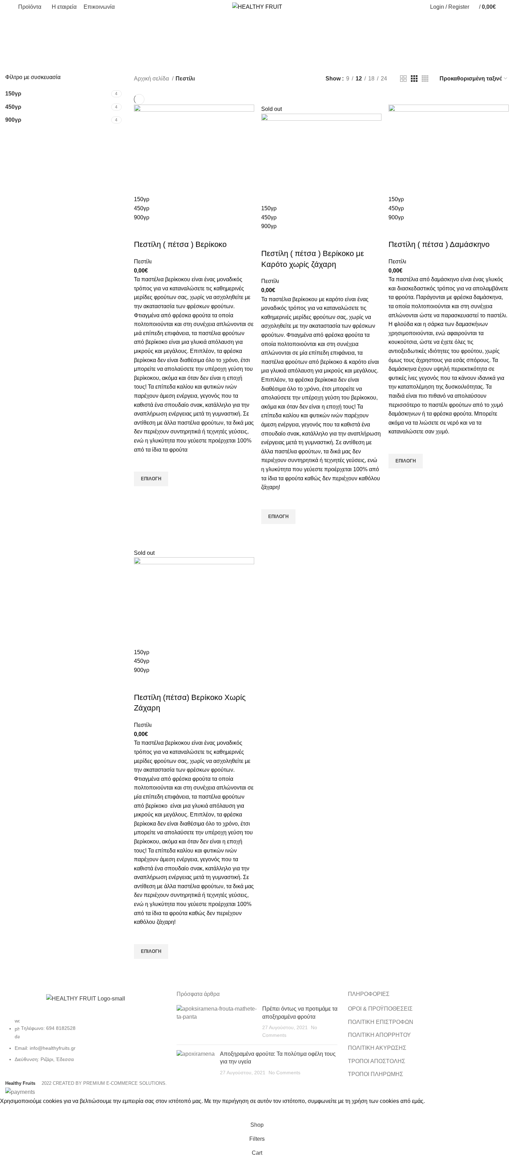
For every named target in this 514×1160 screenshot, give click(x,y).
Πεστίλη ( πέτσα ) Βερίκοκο (180, 244)
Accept (13, 1111)
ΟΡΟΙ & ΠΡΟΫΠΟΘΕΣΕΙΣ (380, 1009)
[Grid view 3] (414, 78)
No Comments (284, 1072)
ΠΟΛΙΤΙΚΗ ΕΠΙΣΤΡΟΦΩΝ (380, 1022)
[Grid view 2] (403, 78)
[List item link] (86, 1043)
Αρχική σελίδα (152, 79)
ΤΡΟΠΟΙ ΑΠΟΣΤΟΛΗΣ (376, 1061)
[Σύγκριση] (142, 230)
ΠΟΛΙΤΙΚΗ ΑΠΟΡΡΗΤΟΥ (379, 1035)
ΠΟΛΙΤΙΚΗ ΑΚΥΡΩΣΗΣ (377, 1048)
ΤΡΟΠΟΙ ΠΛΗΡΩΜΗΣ (375, 1074)
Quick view (142, 495)
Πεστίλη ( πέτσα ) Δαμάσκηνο (439, 244)
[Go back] (233, 38)
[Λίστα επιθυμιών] (142, 463)
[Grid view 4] (425, 78)
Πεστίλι (143, 261)
